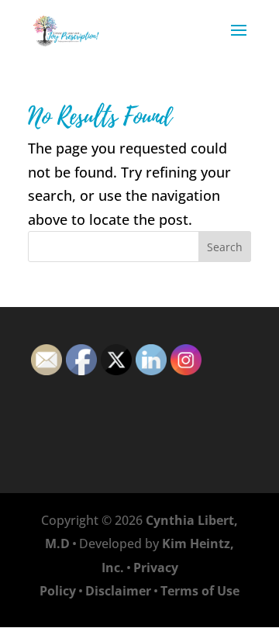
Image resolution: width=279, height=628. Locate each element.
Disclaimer (118, 590)
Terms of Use (199, 590)
